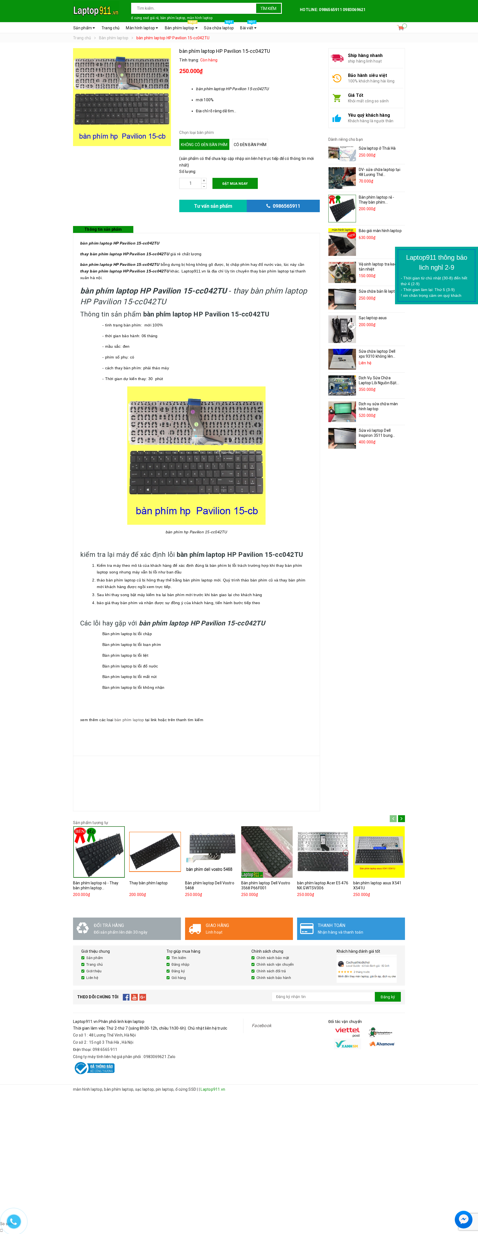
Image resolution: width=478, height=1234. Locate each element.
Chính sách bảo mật (272, 958)
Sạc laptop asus (373, 318)
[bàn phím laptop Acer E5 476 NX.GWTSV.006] (323, 852)
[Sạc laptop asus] (342, 329)
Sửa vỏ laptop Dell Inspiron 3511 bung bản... (376, 435)
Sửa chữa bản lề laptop (379, 291)
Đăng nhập (180, 964)
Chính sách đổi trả (271, 971)
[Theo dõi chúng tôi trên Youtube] (134, 997)
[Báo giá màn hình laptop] (342, 242)
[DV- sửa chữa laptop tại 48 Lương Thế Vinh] (342, 178)
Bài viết (247, 26)
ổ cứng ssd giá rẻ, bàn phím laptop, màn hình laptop (171, 18)
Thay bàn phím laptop (148, 883)
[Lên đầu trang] (468, 1206)
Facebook (261, 1025)
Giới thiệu (94, 971)
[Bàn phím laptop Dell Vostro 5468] (211, 852)
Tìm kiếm (268, 8)
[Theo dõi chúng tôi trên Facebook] (126, 997)
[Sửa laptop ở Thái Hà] (342, 153)
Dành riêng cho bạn (345, 139)
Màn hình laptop (141, 28)
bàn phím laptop (129, 720)
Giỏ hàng (179, 978)
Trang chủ (110, 28)
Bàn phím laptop (180, 26)
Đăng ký (178, 971)
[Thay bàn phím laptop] (155, 852)
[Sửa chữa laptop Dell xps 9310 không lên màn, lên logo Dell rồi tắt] (342, 359)
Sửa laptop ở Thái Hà (377, 148)
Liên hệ (92, 978)
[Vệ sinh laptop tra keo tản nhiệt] (342, 272)
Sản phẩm (83, 28)
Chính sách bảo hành (273, 978)
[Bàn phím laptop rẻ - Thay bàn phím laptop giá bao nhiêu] (342, 208)
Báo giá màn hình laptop (380, 230)
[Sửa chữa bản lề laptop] (342, 299)
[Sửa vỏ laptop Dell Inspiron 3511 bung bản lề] (342, 438)
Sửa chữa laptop (219, 26)
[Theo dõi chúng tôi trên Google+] (142, 997)
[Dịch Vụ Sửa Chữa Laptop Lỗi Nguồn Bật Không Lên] (342, 385)
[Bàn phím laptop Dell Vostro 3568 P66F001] (267, 852)
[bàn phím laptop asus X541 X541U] (379, 852)
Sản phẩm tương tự (90, 822)
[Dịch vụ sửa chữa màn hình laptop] (342, 411)
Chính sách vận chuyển (275, 964)
